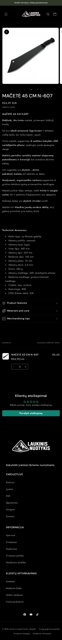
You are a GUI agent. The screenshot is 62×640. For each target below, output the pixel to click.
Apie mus (10, 535)
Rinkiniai (10, 482)
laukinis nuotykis (16, 629)
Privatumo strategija (22, 633)
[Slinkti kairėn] (24, 89)
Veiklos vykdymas (14, 594)
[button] (6, 14)
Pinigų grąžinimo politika (49, 629)
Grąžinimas (11, 548)
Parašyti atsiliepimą (31, 413)
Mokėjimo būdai (14, 588)
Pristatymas (11, 542)
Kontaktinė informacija (42, 633)
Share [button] (8, 328)
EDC (8, 495)
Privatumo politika (15, 555)
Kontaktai (10, 581)
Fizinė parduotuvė (14, 601)
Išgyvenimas (12, 502)
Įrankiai (9, 489)
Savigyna (10, 509)
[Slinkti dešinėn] (37, 89)
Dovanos (10, 516)
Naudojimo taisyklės (16, 562)
